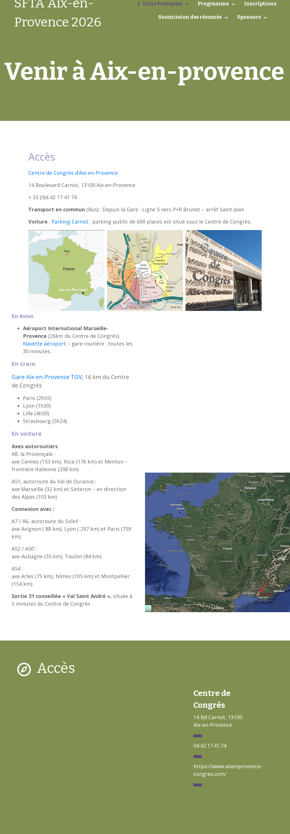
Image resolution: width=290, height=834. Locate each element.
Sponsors (249, 17)
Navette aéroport (44, 343)
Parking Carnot (70, 221)
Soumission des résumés (190, 17)
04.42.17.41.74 (209, 745)
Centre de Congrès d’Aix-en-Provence (73, 172)
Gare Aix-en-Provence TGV (47, 377)
